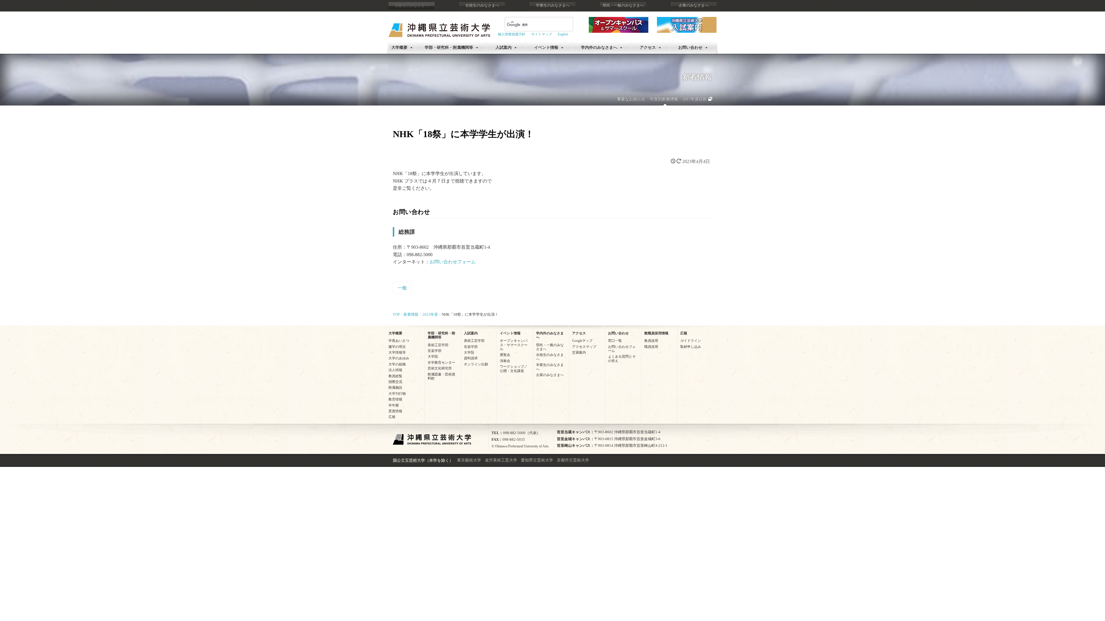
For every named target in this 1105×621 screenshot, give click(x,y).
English (563, 34)
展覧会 (505, 355)
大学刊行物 (397, 394)
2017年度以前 (695, 99)
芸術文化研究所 (440, 368)
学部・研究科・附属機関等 (449, 47)
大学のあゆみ (398, 358)
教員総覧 (395, 376)
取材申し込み (690, 347)
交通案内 (579, 352)
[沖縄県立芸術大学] (439, 26)
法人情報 (395, 370)
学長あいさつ (398, 341)
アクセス (648, 47)
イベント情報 (546, 47)
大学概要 (399, 47)
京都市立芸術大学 (573, 460)
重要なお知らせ (631, 99)
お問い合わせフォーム (453, 261)
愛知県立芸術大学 (537, 460)
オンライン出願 (476, 364)
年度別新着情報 (664, 99)
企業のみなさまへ (693, 5)
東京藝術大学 (469, 460)
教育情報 (395, 399)
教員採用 (651, 341)
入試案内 (504, 47)
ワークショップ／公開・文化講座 (513, 369)
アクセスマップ (584, 347)
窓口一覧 (615, 341)
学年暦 (393, 405)
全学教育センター (441, 363)
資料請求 (471, 358)
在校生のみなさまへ (482, 5)
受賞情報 (395, 411)
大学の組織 (397, 364)
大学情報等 (397, 352)
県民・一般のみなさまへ (623, 5)
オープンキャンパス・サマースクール (513, 345)
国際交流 (395, 382)
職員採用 (651, 347)
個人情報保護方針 (511, 34)
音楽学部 (434, 351)
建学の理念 (397, 347)
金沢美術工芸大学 (501, 460)
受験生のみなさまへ (411, 5)
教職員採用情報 (656, 333)
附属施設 (395, 388)
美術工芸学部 (438, 345)
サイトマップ (541, 34)
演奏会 (505, 361)
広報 (391, 417)
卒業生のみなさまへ (552, 5)
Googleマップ (582, 341)
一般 (402, 287)
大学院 (433, 356)
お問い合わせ (690, 47)
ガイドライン (690, 341)
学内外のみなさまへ (599, 47)
